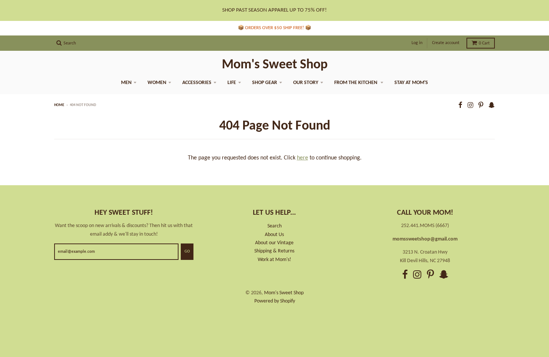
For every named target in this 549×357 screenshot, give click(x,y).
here (302, 158)
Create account (445, 43)
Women (157, 83)
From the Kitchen (356, 83)
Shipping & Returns (274, 251)
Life (231, 83)
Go (187, 251)
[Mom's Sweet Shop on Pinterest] (480, 105)
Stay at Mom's (411, 83)
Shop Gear (264, 83)
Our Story (305, 83)
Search (274, 226)
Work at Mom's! (274, 260)
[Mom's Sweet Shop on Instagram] (470, 105)
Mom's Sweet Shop (275, 65)
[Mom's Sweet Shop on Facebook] (460, 105)
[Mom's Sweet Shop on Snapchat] (491, 105)
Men (126, 83)
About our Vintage (274, 243)
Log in (417, 43)
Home (59, 105)
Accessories (196, 83)
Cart (484, 43)
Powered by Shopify (274, 301)
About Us (274, 235)
